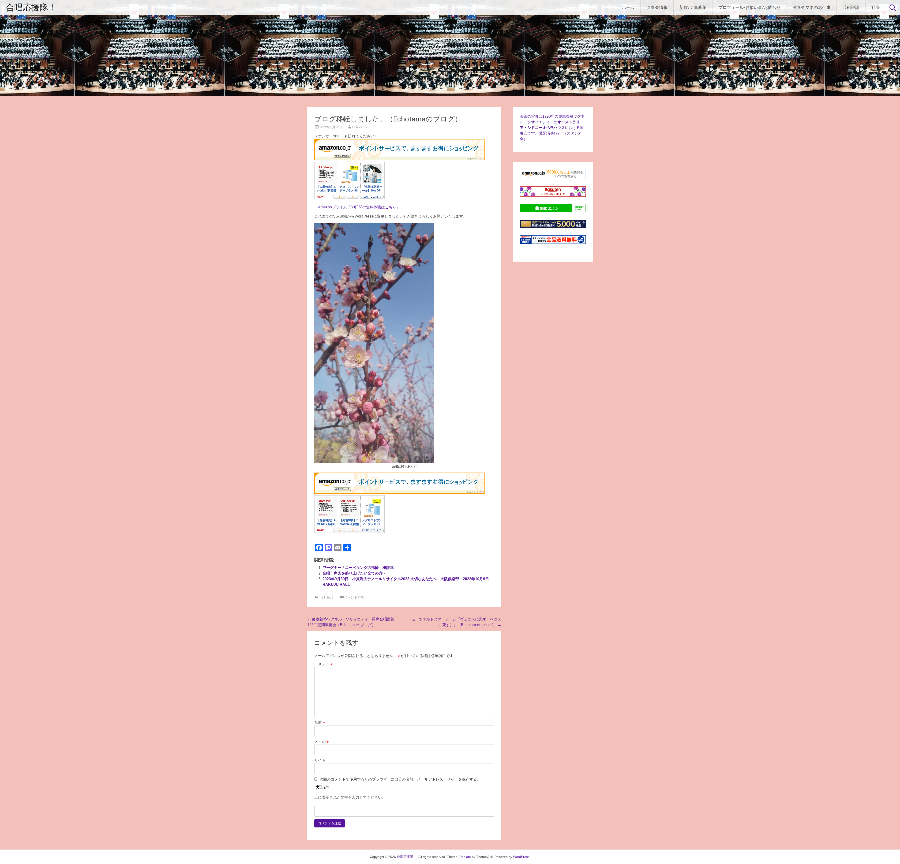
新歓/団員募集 (692, 7)
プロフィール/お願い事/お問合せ (749, 7)
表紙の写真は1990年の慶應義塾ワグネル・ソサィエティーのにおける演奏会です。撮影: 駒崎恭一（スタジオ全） (552, 127)
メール (321, 741)
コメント (323, 664)
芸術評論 (851, 7)
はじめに (327, 597)
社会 (875, 7)
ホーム (628, 7)
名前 (319, 722)
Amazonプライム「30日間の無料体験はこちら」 (359, 207)
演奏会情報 (657, 7)
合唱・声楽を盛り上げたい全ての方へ (354, 573)
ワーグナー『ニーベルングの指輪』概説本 (358, 568)
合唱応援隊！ (31, 7)
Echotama (359, 127)
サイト (320, 760)
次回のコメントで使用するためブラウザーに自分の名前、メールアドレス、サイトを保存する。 (400, 779)
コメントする (354, 597)
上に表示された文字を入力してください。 (350, 797)
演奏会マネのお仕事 (812, 7)
